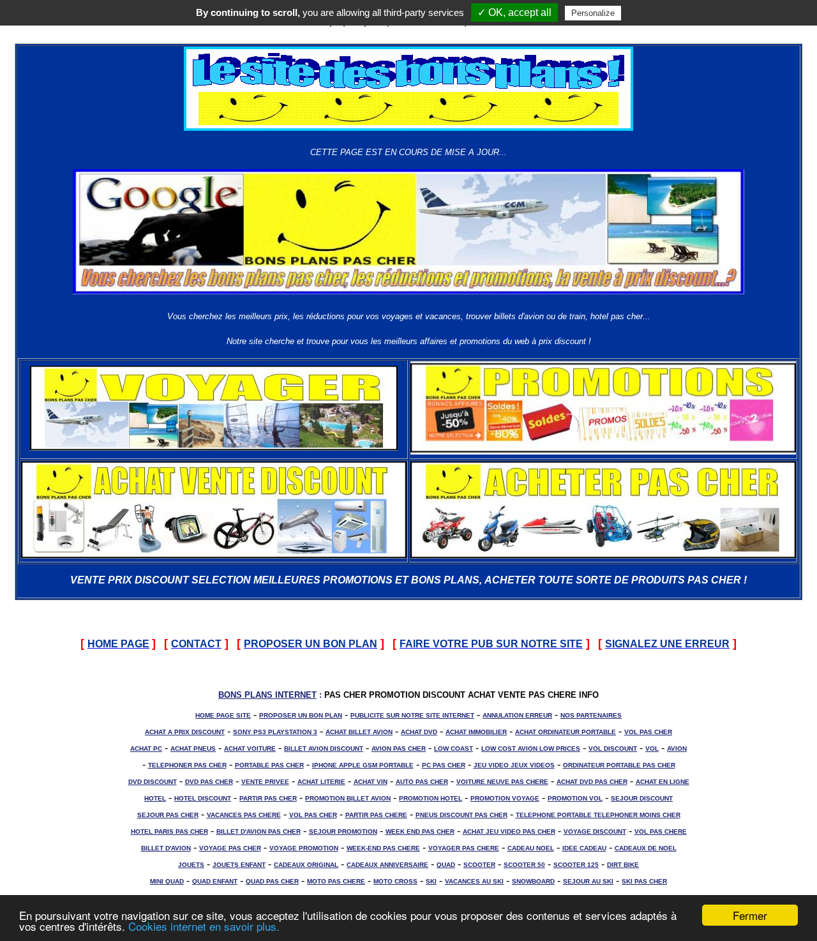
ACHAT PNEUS (193, 748)
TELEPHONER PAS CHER (187, 765)
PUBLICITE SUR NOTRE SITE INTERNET (412, 715)
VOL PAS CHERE (660, 831)
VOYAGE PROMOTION (303, 848)
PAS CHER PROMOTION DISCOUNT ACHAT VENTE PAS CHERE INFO (461, 695)
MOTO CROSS (395, 881)
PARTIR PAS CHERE (376, 814)
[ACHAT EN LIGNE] (603, 555)
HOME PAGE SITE (223, 715)
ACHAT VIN (370, 781)
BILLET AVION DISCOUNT (323, 748)
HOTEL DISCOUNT (202, 798)
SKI (431, 881)
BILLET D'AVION (166, 848)
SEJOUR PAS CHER (168, 814)
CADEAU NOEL (530, 848)
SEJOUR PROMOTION (343, 831)
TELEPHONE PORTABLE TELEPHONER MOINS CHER (598, 814)
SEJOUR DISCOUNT (642, 798)
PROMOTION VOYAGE (504, 798)
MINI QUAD (167, 881)
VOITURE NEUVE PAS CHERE (502, 781)
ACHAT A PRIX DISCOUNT (185, 731)
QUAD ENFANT (214, 881)
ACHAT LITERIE (321, 781)
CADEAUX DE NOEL (646, 848)
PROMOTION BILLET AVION (348, 798)
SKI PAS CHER (644, 881)
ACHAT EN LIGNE (662, 781)
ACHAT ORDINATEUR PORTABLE (565, 731)
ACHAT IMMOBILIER (476, 731)
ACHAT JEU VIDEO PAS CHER (509, 831)
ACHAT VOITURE (250, 748)
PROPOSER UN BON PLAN (300, 715)
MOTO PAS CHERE (336, 881)
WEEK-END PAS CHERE (383, 848)
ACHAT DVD (419, 731)
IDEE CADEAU (584, 848)
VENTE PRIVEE (265, 781)
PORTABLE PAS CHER (269, 765)
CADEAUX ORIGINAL (306, 864)
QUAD (446, 864)
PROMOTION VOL (575, 798)
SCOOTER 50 (524, 864)
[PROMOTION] (603, 451)
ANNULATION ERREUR (517, 715)
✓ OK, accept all (514, 12)
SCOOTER (479, 864)
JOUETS (191, 864)
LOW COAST (453, 748)
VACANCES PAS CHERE (244, 814)
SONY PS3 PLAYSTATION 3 (275, 731)
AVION (677, 748)
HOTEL (155, 798)
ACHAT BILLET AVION (359, 731)
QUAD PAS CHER (272, 881)
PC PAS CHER (443, 765)
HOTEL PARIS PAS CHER (169, 831)
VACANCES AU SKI (474, 881)
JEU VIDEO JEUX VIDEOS (514, 765)
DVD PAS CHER (209, 781)
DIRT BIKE (623, 864)
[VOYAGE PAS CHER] (214, 447)
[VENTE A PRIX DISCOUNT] (214, 555)
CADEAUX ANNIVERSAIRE (387, 864)
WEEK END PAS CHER (420, 831)
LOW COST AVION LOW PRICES (530, 748)
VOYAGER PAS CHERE (463, 848)
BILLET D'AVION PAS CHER (258, 831)
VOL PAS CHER (648, 731)
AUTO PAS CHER (422, 781)
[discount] (408, 127)
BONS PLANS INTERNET (267, 695)
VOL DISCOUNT (612, 748)
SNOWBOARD (533, 881)
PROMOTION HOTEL (430, 798)
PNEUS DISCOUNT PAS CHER (461, 814)
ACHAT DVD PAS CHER (592, 781)
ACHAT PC (146, 748)
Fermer (750, 915)
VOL (652, 748)
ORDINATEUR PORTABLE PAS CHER (619, 765)
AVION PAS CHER (398, 748)
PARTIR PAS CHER (268, 798)
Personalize (593, 13)
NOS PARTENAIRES (591, 715)
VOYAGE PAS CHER (230, 848)
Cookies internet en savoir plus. (204, 926)
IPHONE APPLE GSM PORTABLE (363, 765)
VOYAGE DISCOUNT (595, 831)
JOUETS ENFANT (239, 864)
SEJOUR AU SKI (588, 881)
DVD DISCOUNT (152, 781)
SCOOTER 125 (576, 864)
